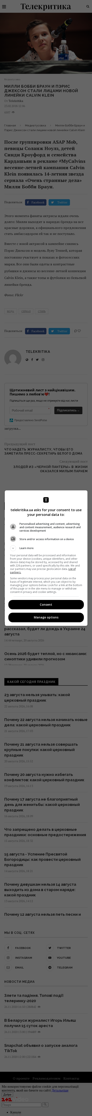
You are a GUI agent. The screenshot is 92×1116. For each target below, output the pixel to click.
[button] (46, 548)
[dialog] (46, 558)
